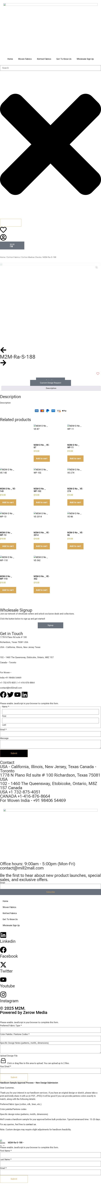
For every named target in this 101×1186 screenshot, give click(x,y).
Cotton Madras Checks (31, 257)
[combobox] (50, 68)
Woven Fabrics (25, 59)
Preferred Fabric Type (11, 1026)
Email (3, 730)
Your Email (5, 1066)
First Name (6, 1151)
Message (4, 738)
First (4, 716)
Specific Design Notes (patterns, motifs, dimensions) (24, 1043)
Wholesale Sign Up (85, 59)
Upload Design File (8, 1056)
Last (4, 725)
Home (10, 59)
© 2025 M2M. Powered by (23, 1010)
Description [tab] (51, 388)
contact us (31, 1124)
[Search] (10, 223)
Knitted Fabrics (44, 59)
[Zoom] (96, 267)
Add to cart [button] (41, 458)
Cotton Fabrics (13, 257)
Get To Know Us (63, 59)
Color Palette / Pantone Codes (14, 1034)
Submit (14, 753)
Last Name (5, 1159)
